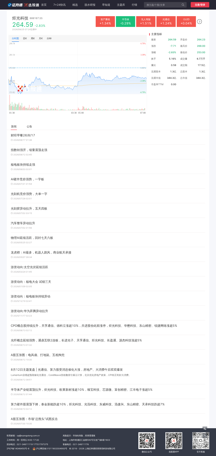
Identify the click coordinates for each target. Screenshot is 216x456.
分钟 (49, 38)
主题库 (121, 4)
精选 (75, 4)
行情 (134, 4)
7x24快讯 (59, 4)
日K (25, 38)
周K (33, 38)
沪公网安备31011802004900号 (51, 448)
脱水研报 (90, 4)
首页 (44, 4)
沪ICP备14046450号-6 (18, 448)
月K (41, 38)
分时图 (15, 38)
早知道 (106, 4)
